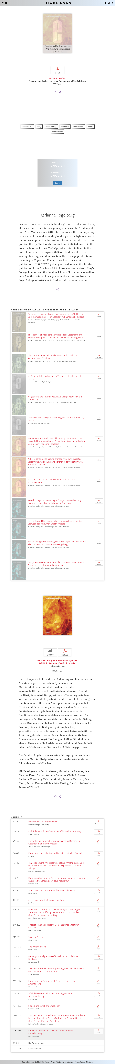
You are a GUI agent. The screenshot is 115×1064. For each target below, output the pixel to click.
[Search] (6, 3)
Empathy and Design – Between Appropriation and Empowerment (51, 481)
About (47, 1062)
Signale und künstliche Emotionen (44, 1006)
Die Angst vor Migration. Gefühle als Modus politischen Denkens (53, 957)
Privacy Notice (80, 1062)
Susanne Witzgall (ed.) (68, 660)
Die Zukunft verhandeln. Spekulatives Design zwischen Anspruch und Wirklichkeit (53, 357)
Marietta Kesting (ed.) (47, 660)
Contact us (69, 1062)
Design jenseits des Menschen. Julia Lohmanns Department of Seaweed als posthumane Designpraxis (56, 563)
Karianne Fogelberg (57, 78)
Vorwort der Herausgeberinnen (43, 822)
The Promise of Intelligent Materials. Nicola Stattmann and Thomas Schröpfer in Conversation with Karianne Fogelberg (55, 336)
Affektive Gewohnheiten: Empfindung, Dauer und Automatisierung (51, 995)
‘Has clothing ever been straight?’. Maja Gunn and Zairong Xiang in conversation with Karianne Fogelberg (54, 501)
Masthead (89, 1062)
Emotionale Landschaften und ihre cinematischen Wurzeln (55, 853)
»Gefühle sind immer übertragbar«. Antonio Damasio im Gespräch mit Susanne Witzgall (54, 842)
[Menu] (3, 3)
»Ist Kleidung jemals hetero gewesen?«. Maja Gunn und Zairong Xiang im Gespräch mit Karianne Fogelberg (57, 543)
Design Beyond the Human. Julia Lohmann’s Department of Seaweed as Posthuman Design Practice (55, 522)
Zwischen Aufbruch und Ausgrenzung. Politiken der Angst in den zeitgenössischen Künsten (56, 970)
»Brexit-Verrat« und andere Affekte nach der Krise (51, 890)
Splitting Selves (35, 937)
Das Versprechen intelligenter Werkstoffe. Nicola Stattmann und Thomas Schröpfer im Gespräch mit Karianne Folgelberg (56, 315)
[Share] (59, 92)
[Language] (109, 3)
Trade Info (60, 1062)
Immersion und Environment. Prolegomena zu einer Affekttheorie (52, 982)
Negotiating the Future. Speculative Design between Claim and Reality (55, 398)
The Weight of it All (37, 947)
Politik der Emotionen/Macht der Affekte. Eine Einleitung (54, 831)
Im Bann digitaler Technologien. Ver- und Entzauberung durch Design (56, 377)
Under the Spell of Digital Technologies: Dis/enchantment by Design (56, 419)
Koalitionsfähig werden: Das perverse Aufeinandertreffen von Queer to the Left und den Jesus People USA (56, 879)
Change (57, 183)
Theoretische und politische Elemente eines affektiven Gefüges (53, 926)
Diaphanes (57, 3)
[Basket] (112, 3)
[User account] (105, 3)
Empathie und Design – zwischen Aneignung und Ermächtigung (51, 1032)
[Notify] (55, 92)
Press (53, 1062)
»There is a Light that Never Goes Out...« (46, 900)
